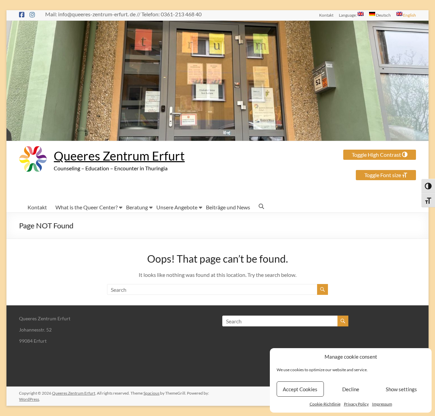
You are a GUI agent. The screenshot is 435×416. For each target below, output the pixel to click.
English (409, 15)
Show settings (401, 389)
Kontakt (326, 15)
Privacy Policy (356, 403)
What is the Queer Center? (86, 207)
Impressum (382, 403)
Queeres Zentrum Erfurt (119, 155)
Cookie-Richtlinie (325, 403)
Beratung (137, 207)
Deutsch (383, 15)
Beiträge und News (228, 207)
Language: (348, 15)
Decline (350, 389)
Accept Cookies (300, 389)
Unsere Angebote (176, 207)
